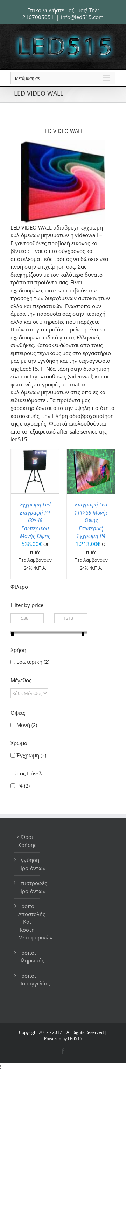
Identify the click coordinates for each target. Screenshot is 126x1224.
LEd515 (75, 1039)
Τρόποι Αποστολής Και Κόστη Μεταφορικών (27, 921)
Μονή (23, 724)
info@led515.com (82, 17)
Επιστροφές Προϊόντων (27, 886)
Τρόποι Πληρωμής (27, 956)
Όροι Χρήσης (27, 840)
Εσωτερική (29, 661)
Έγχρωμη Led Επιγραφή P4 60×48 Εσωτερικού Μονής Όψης (35, 520)
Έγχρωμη (27, 755)
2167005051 (38, 17)
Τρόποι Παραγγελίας (27, 979)
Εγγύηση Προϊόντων (27, 863)
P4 (19, 785)
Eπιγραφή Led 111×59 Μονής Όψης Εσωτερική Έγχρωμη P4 (91, 520)
